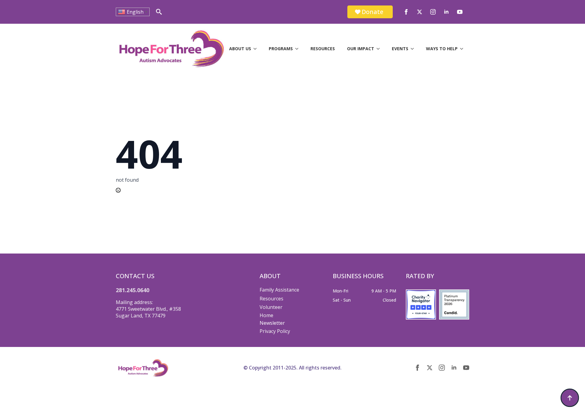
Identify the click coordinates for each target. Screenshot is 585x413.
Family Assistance (279, 289)
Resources (322, 48)
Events (400, 48)
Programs (281, 48)
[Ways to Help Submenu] (463, 48)
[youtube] (459, 11)
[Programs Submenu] (298, 48)
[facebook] (406, 11)
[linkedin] (446, 11)
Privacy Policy (275, 331)
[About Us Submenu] (257, 48)
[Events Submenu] (414, 48)
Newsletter (272, 323)
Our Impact (360, 48)
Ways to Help (442, 48)
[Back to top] (570, 398)
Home (266, 315)
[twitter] (419, 11)
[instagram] (433, 11)
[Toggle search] (159, 11)
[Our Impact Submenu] (380, 48)
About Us (240, 48)
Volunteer (271, 307)
